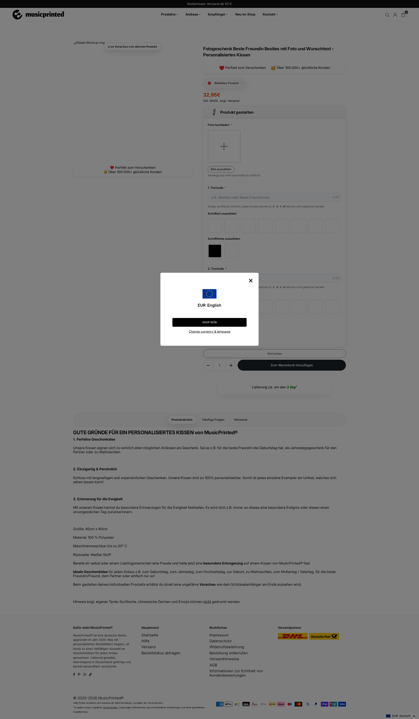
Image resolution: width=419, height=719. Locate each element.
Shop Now (209, 322)
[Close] (251, 280)
